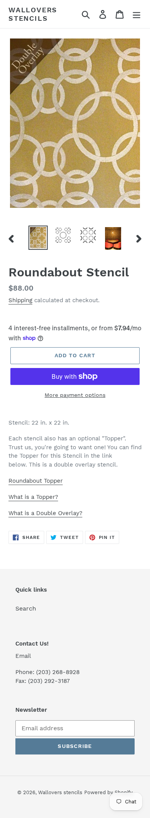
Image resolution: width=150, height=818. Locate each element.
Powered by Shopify (108, 792)
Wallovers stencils (32, 14)
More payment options (75, 395)
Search (25, 608)
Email (23, 655)
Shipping (20, 300)
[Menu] (136, 14)
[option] (38, 238)
